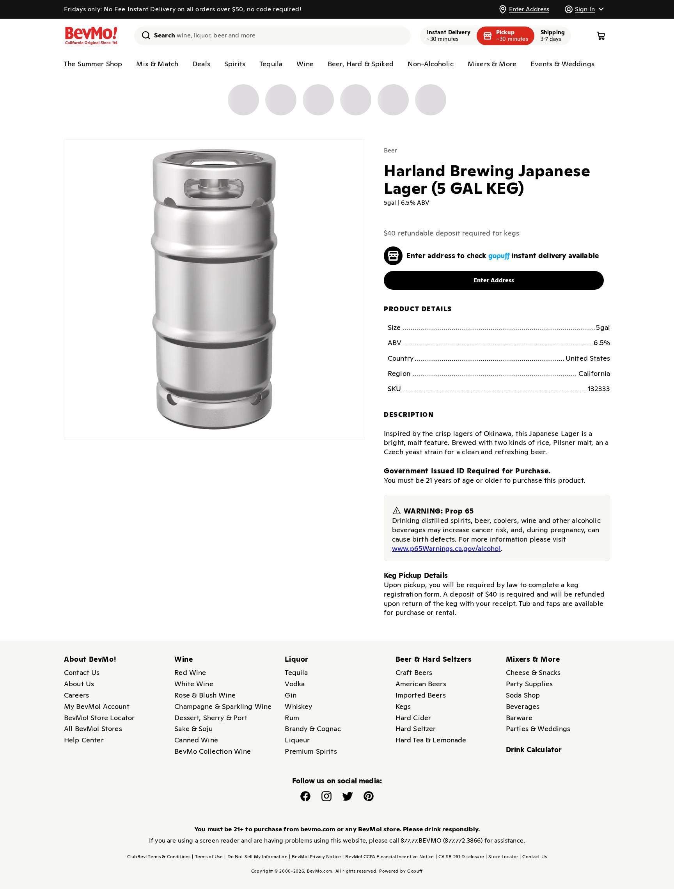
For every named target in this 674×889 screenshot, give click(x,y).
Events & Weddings (562, 63)
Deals (201, 63)
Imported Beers (421, 695)
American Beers (421, 683)
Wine (305, 63)
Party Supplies (529, 683)
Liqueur (297, 739)
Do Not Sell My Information (255, 857)
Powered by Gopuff (401, 871)
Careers (76, 695)
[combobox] (272, 36)
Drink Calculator (534, 749)
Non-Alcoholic (431, 63)
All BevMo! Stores (93, 728)
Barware (519, 717)
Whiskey (298, 706)
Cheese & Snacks (533, 672)
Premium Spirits (311, 751)
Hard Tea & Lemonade (431, 739)
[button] (584, 9)
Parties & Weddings (538, 728)
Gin (290, 695)
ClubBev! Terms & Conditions (158, 857)
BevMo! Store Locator (99, 717)
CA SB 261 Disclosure (460, 857)
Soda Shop (523, 695)
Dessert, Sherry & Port (210, 717)
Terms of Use (207, 857)
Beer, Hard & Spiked (361, 63)
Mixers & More (492, 63)
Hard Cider (413, 717)
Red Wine (190, 672)
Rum (292, 717)
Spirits (234, 63)
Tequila (270, 63)
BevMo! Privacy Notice (315, 857)
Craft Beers (414, 672)
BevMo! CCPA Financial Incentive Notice (388, 857)
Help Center (84, 739)
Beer (390, 150)
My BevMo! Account (96, 706)
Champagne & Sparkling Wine (222, 706)
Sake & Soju (193, 728)
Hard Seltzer (416, 728)
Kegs (403, 706)
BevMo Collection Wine (212, 751)
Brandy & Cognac (313, 728)
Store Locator (502, 857)
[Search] (143, 35)
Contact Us (82, 672)
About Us (79, 683)
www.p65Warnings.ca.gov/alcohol (446, 548)
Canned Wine (196, 739)
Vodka (295, 683)
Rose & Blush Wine (205, 695)
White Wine (193, 683)
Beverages (522, 706)
